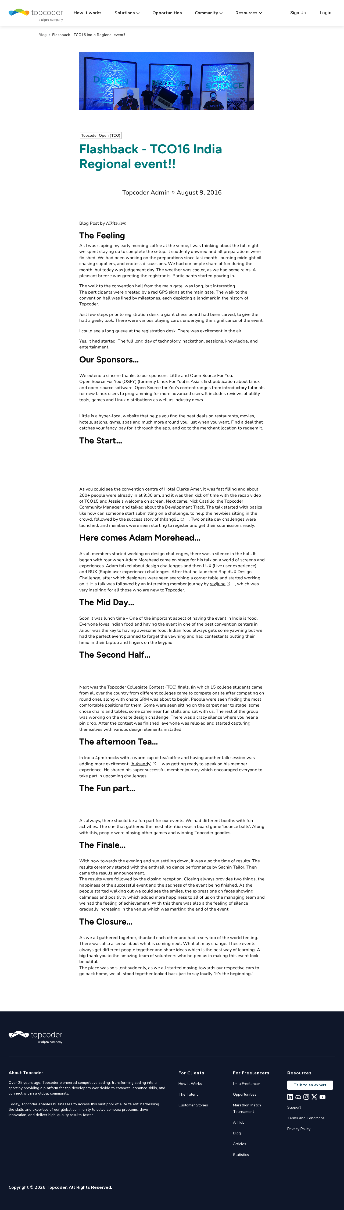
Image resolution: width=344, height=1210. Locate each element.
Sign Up (298, 12)
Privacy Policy (298, 1128)
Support (294, 1107)
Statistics (241, 1154)
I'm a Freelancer (246, 1083)
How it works (88, 13)
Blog (42, 34)
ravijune (217, 584)
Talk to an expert (310, 1085)
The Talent (188, 1094)
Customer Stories (193, 1105)
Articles (239, 1143)
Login (325, 12)
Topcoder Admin (146, 192)
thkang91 (169, 519)
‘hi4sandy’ (141, 764)
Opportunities (167, 13)
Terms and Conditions (306, 1118)
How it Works (190, 1083)
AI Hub (239, 1122)
